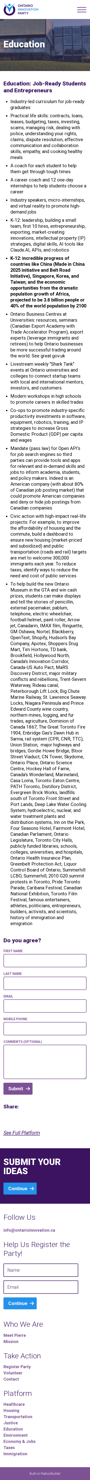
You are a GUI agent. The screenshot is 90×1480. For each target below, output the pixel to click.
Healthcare (14, 1404)
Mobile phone (15, 1019)
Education (13, 1429)
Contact (11, 1379)
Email (8, 996)
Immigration (15, 1453)
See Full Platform (21, 1133)
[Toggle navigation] (81, 9)
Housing (11, 1410)
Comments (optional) (22, 1042)
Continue (17, 1188)
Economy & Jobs (19, 1441)
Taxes (9, 1447)
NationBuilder (51, 1473)
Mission (10, 1341)
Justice (10, 1422)
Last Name (12, 974)
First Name (13, 951)
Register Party (17, 1366)
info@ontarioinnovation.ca (29, 1230)
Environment (15, 1435)
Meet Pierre (14, 1335)
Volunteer (12, 1372)
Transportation (17, 1416)
